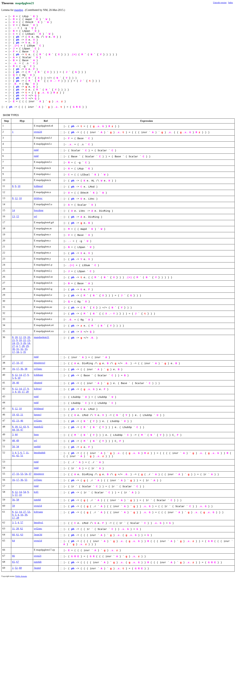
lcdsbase (38, 374)
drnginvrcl (39, 362)
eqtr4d (37, 499)
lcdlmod (38, 186)
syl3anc (38, 368)
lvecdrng (38, 210)
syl (35, 216)
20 (28, 337)
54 (26, 473)
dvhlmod (39, 408)
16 (13, 368)
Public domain (21, 576)
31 (17, 349)
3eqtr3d (38, 534)
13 (13, 216)
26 (24, 343)
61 (17, 534)
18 (16, 337)
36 (21, 368)
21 (13, 340)
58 (17, 499)
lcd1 (36, 492)
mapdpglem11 (41, 337)
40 (17, 382)
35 (24, 352)
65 (13, 561)
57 (16, 494)
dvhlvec (38, 198)
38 (26, 368)
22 (24, 340)
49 (17, 440)
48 (13, 440)
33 (26, 349)
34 (17, 352)
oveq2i (37, 555)
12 (16, 198)
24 (13, 343)
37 (21, 362)
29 (27, 346)
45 (13, 420)
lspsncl (37, 414)
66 (13, 555)
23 (28, 340)
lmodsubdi (39, 452)
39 (13, 382)
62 (21, 528)
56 (13, 499)
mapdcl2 (38, 426)
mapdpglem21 (24, 3)
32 (21, 349)
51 (21, 455)
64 (13, 540)
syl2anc (38, 420)
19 (24, 337)
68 (20, 568)
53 (21, 473)
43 (17, 414)
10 (19, 186)
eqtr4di (37, 561)
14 (13, 210)
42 (17, 455)
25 (17, 343)
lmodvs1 (38, 522)
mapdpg (18, 9)
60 (13, 534)
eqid (36, 149)
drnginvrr (39, 473)
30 (13, 349)
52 (16, 568)
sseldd (37, 446)
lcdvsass (38, 511)
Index (230, 2)
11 (27, 452)
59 (13, 505)
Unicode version (219, 2)
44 (13, 429)
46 (21, 420)
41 (13, 455)
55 (26, 479)
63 (21, 534)
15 (17, 216)
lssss (36, 434)
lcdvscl (37, 388)
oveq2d (38, 131)
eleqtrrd (38, 382)
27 (13, 346)
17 (13, 352)
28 (23, 346)
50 (13, 446)
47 (21, 429)
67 (17, 561)
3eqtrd (37, 568)
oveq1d (38, 505)
